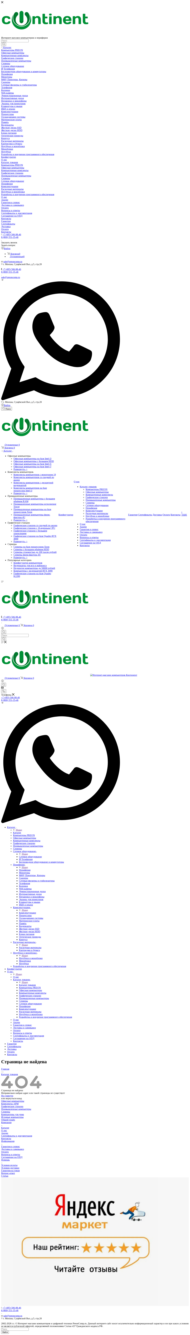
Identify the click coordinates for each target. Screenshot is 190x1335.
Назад (19, 830)
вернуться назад (14, 1098)
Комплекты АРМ (10, 1103)
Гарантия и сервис (10, 1146)
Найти (5, 1332)
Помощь (5, 1160)
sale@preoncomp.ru (10, 277)
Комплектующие (27, 913)
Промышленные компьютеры (16, 1109)
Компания (6, 1122)
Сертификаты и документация (16, 1136)
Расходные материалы (30, 947)
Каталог (17, 832)
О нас (16, 977)
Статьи (4, 1176)
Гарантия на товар (10, 1170)
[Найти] (3, 44)
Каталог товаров (27, 985)
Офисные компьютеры (12, 1101)
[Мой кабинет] (2, 628)
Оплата (5, 1152)
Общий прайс (8, 1120)
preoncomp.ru (15, 261)
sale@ (6, 261)
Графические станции (12, 1106)
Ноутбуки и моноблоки (31, 958)
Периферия (24, 870)
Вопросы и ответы (10, 1154)
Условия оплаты (9, 1165)
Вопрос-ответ (8, 1173)
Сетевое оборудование (30, 856)
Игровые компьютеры (12, 1117)
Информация (7, 1141)
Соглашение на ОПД (11, 1157)
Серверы (5, 1111)
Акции (4, 1133)
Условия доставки (10, 1168)
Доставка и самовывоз (12, 1149)
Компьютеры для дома (12, 1114)
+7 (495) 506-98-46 (12, 234)
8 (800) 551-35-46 (9, 237)
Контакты (6, 1138)
